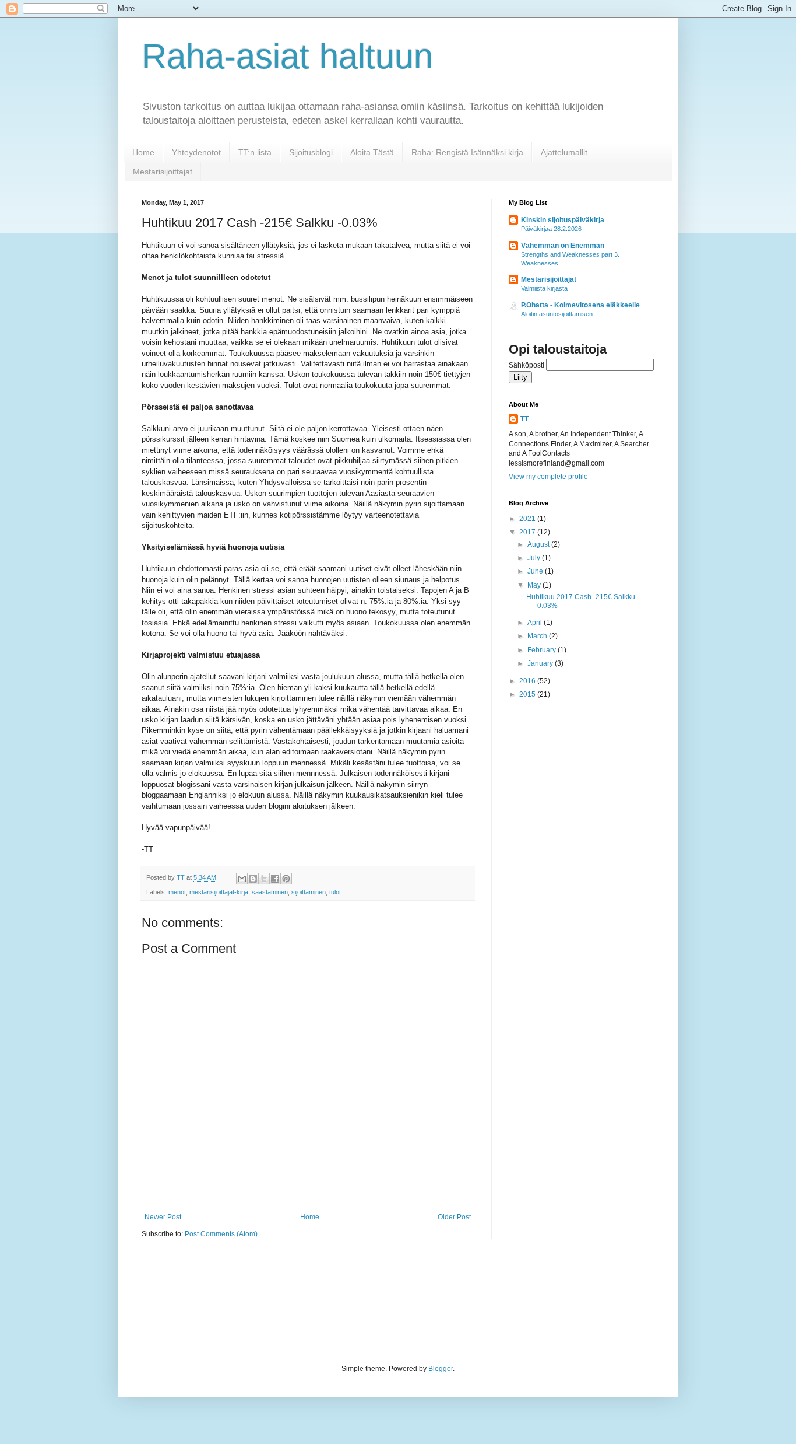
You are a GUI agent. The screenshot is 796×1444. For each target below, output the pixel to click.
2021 (528, 519)
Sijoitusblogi (311, 152)
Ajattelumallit (564, 152)
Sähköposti (527, 365)
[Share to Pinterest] (286, 878)
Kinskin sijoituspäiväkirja (562, 220)
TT (524, 419)
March (538, 636)
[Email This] (242, 878)
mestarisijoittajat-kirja (218, 892)
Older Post (454, 1217)
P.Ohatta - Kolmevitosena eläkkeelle (580, 305)
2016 (528, 681)
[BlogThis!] (253, 878)
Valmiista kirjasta (544, 288)
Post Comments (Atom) (221, 1234)
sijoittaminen (308, 892)
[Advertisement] (354, 1300)
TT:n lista (255, 152)
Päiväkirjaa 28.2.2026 (551, 228)
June (536, 571)
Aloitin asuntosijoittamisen (557, 313)
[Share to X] (264, 878)
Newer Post (163, 1217)
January (541, 663)
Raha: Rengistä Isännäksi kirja (467, 152)
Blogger (440, 1369)
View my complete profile (548, 477)
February (542, 650)
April (535, 622)
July (534, 558)
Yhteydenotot (196, 152)
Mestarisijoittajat (162, 171)
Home (143, 152)
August (539, 544)
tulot (335, 892)
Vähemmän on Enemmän (562, 246)
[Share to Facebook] (275, 878)
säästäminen (270, 892)
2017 (528, 532)
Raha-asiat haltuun (287, 56)
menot (177, 892)
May (535, 585)
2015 (528, 694)
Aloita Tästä (372, 152)
